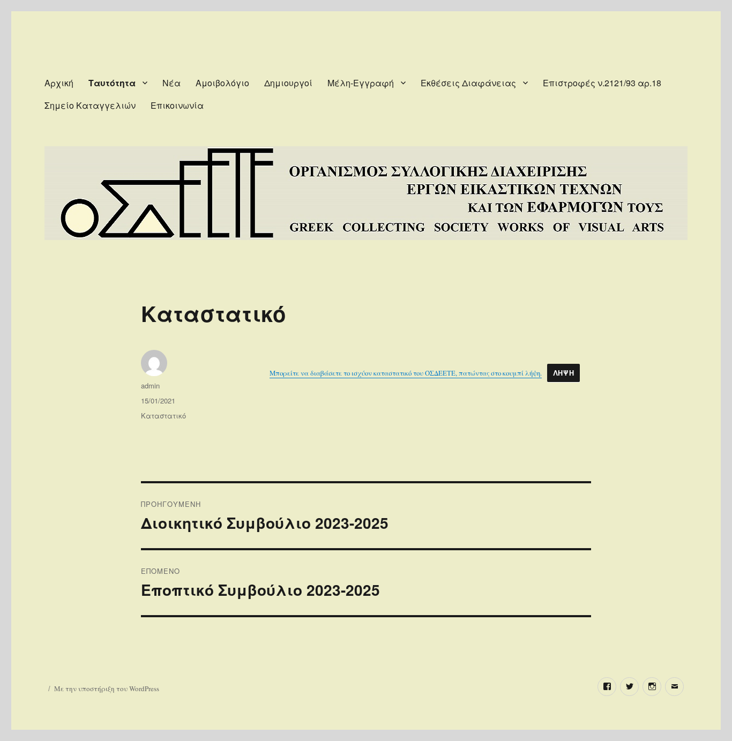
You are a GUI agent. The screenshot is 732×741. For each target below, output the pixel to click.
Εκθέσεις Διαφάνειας (468, 83)
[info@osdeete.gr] (674, 686)
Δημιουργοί (288, 83)
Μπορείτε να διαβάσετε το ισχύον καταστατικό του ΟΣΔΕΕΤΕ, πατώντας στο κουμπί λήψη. (406, 373)
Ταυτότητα (112, 83)
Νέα (171, 83)
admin (150, 385)
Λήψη (563, 373)
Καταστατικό (163, 415)
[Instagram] (652, 686)
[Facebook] (606, 686)
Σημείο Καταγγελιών (90, 105)
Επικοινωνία (177, 105)
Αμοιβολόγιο (222, 83)
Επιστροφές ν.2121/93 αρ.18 (602, 83)
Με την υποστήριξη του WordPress (106, 688)
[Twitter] (629, 686)
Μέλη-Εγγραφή (360, 83)
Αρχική (58, 83)
